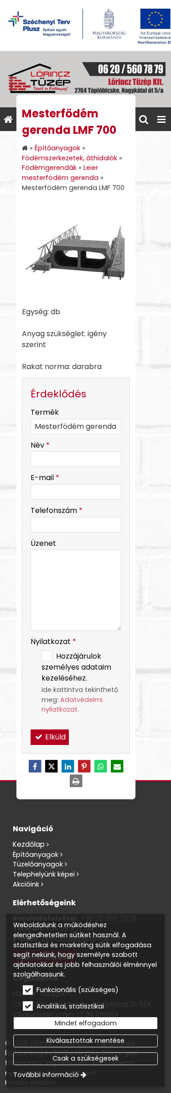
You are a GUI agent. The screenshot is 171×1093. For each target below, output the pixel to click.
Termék (45, 412)
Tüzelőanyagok (38, 864)
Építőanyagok (35, 854)
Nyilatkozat (53, 641)
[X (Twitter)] (51, 766)
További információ (46, 1074)
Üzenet (43, 543)
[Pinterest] (84, 766)
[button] (161, 119)
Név (40, 445)
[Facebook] (35, 766)
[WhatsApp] (100, 766)
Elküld (54, 737)
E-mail (45, 477)
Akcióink (26, 884)
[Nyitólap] (85, 79)
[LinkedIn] (68, 766)
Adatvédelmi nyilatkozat (72, 704)
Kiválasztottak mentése (85, 1040)
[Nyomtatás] (76, 781)
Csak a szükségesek (85, 1058)
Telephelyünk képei (44, 874)
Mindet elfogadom (86, 1023)
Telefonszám (57, 510)
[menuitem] (8, 119)
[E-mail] (117, 766)
